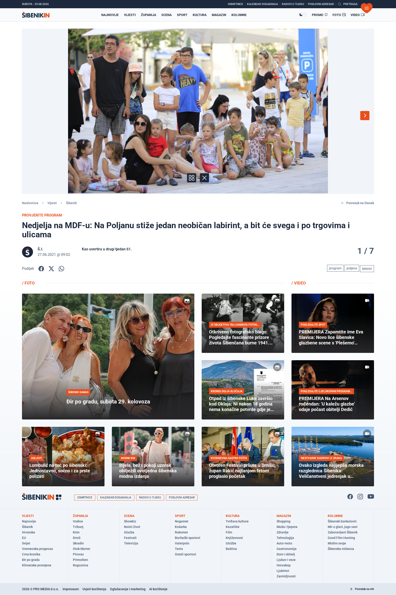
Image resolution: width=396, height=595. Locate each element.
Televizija (131, 543)
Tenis (179, 549)
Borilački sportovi (187, 538)
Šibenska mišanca (341, 549)
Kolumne (239, 15)
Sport (182, 15)
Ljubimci (283, 571)
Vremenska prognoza (37, 549)
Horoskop (284, 565)
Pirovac (78, 554)
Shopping (283, 521)
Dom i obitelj (286, 554)
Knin (76, 532)
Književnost (234, 538)
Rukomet (181, 532)
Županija (148, 15)
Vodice (78, 521)
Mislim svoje (337, 543)
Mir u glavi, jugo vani (343, 527)
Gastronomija (287, 549)
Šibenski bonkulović (342, 521)
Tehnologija (285, 538)
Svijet (26, 543)
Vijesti (130, 15)
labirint (367, 268)
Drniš (76, 538)
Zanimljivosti (286, 576)
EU (24, 538)
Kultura (199, 15)
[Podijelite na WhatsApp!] (61, 268)
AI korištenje (158, 589)
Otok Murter (81, 549)
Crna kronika (31, 554)
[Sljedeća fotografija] (364, 115)
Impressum (71, 589)
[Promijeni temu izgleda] (302, 14)
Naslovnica (30, 203)
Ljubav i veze (286, 560)
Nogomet (181, 521)
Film (229, 532)
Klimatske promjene (36, 565)
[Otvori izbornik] (366, 8)
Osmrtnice (84, 497)
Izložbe (231, 543)
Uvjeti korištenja (94, 589)
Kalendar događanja (115, 497)
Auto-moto (284, 543)
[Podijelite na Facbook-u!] (41, 268)
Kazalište (232, 527)
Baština (231, 549)
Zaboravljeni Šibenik (343, 532)
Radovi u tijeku (150, 497)
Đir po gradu (31, 560)
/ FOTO (28, 283)
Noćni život (132, 527)
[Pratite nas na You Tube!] (371, 496)
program (335, 268)
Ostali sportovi (185, 554)
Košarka (181, 527)
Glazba (129, 532)
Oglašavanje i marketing (128, 589)
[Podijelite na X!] (51, 268)
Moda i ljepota (287, 527)
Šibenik (71, 203)
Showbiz (130, 521)
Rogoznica (80, 565)
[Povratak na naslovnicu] (36, 15)
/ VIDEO (299, 283)
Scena (166, 15)
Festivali (130, 538)
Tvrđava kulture (237, 521)
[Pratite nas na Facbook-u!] (350, 496)
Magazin (219, 15)
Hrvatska (28, 532)
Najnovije (110, 15)
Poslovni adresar (182, 497)
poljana (351, 268)
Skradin (78, 543)
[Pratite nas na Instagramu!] (360, 496)
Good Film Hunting (341, 538)
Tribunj (78, 527)
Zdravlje (283, 532)
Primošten (80, 560)
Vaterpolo (182, 543)
